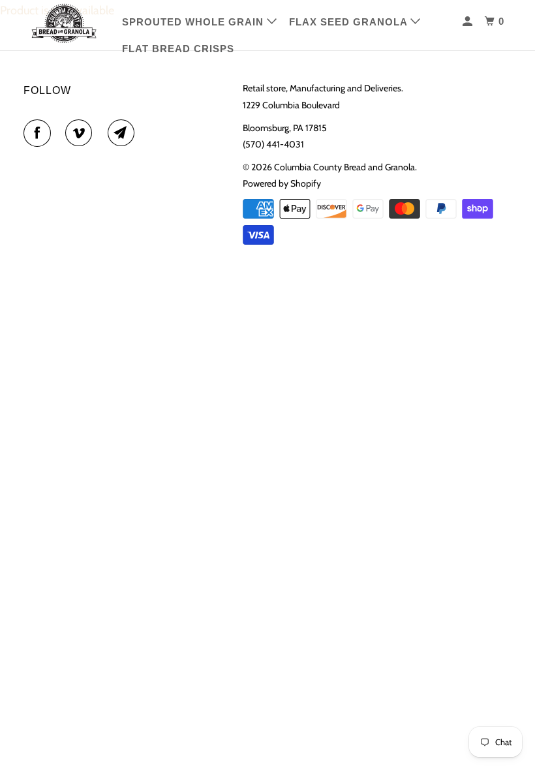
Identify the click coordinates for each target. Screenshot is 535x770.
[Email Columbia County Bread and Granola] (124, 133)
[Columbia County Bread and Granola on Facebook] (39, 133)
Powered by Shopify (282, 183)
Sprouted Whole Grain (194, 21)
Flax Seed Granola (349, 21)
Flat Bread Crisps (178, 48)
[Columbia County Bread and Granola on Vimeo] (81, 133)
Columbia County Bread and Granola (344, 167)
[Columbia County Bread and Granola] (63, 23)
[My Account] (469, 21)
